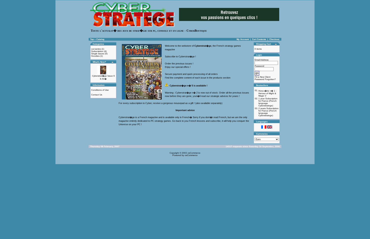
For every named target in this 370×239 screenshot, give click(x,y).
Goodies (95, 56)
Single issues (97, 53)
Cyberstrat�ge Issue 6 (103, 76)
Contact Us (96, 95)
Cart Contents (259, 39)
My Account (243, 39)
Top (92, 39)
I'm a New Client (262, 77)
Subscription (97, 51)
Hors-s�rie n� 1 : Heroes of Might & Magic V (267, 93)
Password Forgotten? (265, 79)
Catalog (100, 39)
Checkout (274, 39)
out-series (96, 49)
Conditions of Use (100, 90)
